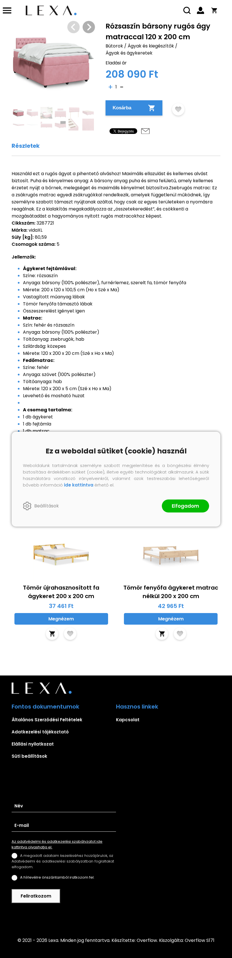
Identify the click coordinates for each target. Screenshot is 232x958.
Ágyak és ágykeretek (129, 53)
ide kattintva (78, 485)
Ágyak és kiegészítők (151, 46)
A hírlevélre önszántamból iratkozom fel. (57, 877)
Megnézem (61, 619)
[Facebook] (116, 916)
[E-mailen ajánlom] (145, 131)
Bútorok (114, 46)
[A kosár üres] (214, 10)
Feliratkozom (36, 896)
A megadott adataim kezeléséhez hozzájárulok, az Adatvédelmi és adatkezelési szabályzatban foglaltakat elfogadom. (63, 861)
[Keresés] (187, 10)
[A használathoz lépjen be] (178, 109)
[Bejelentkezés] (200, 10)
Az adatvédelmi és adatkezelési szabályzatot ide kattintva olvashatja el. (57, 844)
